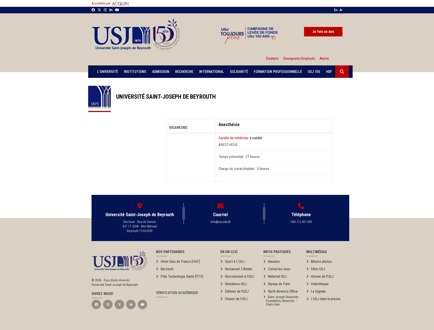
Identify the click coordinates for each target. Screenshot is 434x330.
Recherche (184, 71)
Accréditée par (101, 3)
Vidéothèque (320, 284)
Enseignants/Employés (299, 58)
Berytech (166, 269)
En (335, 10)
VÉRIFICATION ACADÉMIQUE (177, 293)
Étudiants (272, 58)
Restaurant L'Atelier (238, 269)
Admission (160, 71)
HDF (329, 71)
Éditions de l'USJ (237, 291)
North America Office (283, 291)
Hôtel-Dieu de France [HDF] (180, 261)
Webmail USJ (277, 276)
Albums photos (321, 261)
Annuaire (274, 261)
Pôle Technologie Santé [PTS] (181, 276)
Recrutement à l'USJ (239, 276)
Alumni (323, 58)
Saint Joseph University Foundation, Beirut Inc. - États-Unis (280, 300)
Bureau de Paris (279, 284)
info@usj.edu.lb (220, 222)
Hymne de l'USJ (322, 276)
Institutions (135, 71)
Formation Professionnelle (278, 71)
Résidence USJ (236, 284)
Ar (341, 10)
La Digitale (318, 291)
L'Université (107, 71)
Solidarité (239, 71)
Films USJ (318, 269)
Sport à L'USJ (235, 261)
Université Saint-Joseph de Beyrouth (163, 96)
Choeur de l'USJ (236, 299)
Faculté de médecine (234, 138)
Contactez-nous (279, 269)
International (211, 71)
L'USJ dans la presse (325, 299)
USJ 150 (314, 71)
